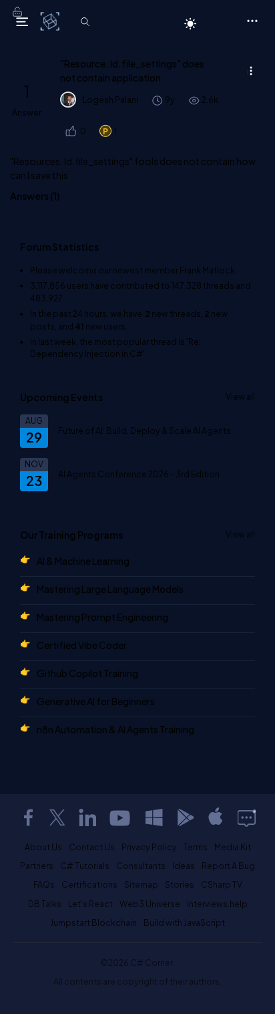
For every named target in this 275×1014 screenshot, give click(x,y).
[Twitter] (57, 817)
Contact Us (92, 847)
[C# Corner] (51, 20)
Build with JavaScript (184, 922)
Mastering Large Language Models (110, 589)
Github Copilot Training (87, 673)
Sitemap (141, 884)
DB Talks (44, 903)
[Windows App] (154, 817)
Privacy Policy (149, 847)
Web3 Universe (149, 903)
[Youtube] (120, 817)
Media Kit (232, 847)
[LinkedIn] (87, 817)
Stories (179, 884)
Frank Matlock (207, 270)
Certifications (89, 884)
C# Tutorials (84, 865)
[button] (70, 131)
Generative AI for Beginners (96, 701)
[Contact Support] (247, 817)
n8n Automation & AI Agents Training (115, 729)
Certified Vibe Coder (82, 645)
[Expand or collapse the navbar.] (22, 21)
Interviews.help (217, 903)
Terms (196, 847)
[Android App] (185, 817)
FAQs (44, 884)
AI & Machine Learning (83, 561)
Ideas (183, 865)
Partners (36, 865)
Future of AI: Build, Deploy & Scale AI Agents (144, 430)
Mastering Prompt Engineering (102, 617)
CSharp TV (221, 884)
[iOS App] (215, 817)
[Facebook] (28, 817)
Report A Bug (228, 865)
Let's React (90, 903)
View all (240, 396)
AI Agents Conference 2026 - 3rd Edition (139, 474)
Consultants (141, 865)
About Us (43, 847)
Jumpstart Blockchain (93, 922)
